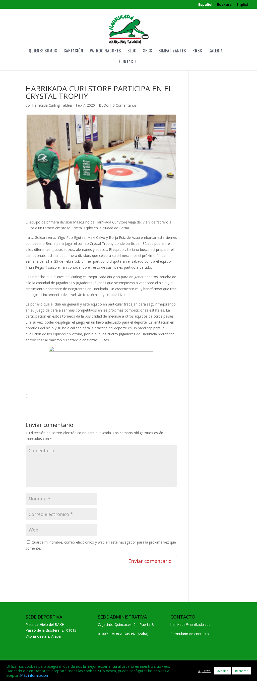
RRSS (197, 51)
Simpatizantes (172, 51)
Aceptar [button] (222, 671)
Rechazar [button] (241, 671)
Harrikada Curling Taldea (52, 105)
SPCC (147, 51)
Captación (73, 51)
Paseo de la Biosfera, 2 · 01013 (51, 630)
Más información (34, 675)
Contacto (128, 62)
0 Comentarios (125, 105)
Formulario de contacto (189, 633)
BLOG (104, 105)
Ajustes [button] (204, 670)
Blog (132, 51)
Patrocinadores (105, 51)
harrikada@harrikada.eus (190, 624)
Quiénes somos (43, 51)
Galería (216, 51)
